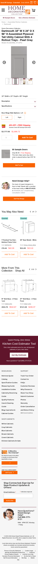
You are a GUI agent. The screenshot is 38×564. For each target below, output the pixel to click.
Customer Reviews (28, 386)
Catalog (4, 379)
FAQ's (23, 383)
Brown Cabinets (8, 434)
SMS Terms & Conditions (27, 413)
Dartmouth (7, 24)
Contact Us (25, 379)
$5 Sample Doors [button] (9, 18)
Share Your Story (27, 393)
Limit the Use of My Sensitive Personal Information (17, 555)
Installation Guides (9, 389)
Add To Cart (27, 137)
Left (7, 117)
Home (4, 22)
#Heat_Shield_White (30, 245)
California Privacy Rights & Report (20, 553)
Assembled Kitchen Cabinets (17, 22)
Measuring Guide (8, 386)
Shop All (19, 270)
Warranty (24, 403)
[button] (33, 10)
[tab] (19, 101)
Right (19, 117)
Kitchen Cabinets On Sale (11, 441)
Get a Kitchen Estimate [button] (27, 18)
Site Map (24, 558)
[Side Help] (24, 113)
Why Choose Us (26, 389)
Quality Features (8, 400)
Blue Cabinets (7, 431)
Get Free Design (19, 198)
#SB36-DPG (8, 304)
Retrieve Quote (7, 376)
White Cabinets (7, 424)
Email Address (18, 492)
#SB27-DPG (27, 304)
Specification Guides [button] (9, 383)
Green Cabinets (7, 437)
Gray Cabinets (7, 427)
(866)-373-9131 (26, 361)
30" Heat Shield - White (28, 240)
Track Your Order (27, 376)
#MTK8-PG (8, 245)
